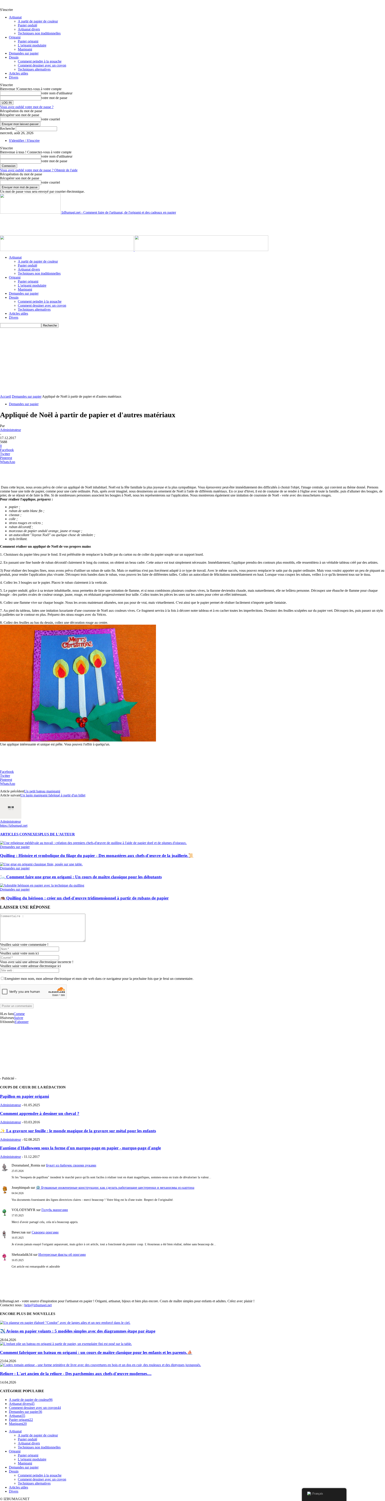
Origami (14, 37)
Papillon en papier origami (24, 1096)
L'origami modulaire (32, 45)
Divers (13, 77)
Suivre (18, 1018)
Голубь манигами (54, 1210)
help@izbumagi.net (38, 1305)
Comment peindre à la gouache (39, 61)
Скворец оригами (45, 1232)
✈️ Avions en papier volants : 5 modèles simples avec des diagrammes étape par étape (77, 1331)
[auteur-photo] (10, 817)
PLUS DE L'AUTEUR (57, 834)
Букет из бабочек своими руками (71, 1165)
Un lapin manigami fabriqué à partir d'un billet (52, 795)
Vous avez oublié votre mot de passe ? (26, 107)
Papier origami (28, 41)
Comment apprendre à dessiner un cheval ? (39, 1113)
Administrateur (10, 430)
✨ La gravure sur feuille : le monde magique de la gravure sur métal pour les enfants (78, 1130)
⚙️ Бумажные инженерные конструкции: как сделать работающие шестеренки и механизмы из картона (115, 1187)
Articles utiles (18, 73)
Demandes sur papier (24, 53)
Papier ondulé (27, 25)
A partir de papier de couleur (38, 21)
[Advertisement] (81, 225)
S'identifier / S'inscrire (24, 140)
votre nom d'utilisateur (56, 93)
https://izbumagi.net (13, 825)
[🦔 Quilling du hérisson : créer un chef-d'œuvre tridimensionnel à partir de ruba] (42, 885)
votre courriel (50, 119)
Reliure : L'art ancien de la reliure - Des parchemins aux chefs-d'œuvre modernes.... (76, 1373)
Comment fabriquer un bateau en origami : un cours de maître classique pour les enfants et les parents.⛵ (96, 1352)
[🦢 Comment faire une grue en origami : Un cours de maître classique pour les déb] (41, 864)
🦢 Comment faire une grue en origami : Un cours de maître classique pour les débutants (81, 877)
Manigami (25, 49)
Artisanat (15, 17)
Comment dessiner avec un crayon (42, 65)
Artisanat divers (29, 29)
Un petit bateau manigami (42, 791)
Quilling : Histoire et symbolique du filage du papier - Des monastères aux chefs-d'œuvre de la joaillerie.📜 (96, 855)
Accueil (5, 396)
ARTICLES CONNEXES (20, 834)
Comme (19, 1014)
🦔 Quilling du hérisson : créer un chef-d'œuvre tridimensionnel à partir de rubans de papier (84, 898)
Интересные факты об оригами (62, 1254)
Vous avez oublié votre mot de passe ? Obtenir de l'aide (39, 170)
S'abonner (21, 1022)
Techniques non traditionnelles (39, 33)
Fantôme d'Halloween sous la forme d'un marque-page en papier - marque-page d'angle (80, 1148)
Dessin (13, 57)
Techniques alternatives (34, 69)
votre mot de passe (54, 98)
